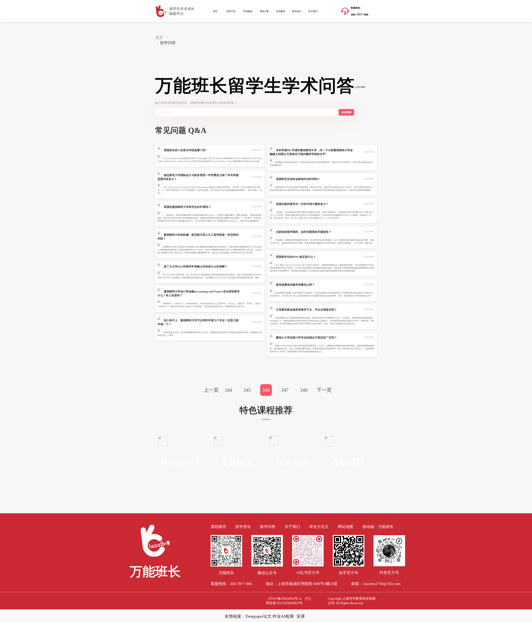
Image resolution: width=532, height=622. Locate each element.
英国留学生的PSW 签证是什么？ (295, 256)
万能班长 (385, 527)
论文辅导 (292, 462)
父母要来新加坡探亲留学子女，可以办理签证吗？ (306, 309)
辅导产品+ (232, 11)
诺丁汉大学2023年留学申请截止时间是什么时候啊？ (195, 266)
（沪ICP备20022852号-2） (285, 598)
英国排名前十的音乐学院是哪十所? (185, 150)
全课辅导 (237, 462)
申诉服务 (247, 11)
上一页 (211, 390)
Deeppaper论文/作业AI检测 (269, 616)
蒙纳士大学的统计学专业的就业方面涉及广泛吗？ (306, 337)
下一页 (324, 390)
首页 (215, 11)
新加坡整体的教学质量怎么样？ (295, 284)
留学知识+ (297, 11)
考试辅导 (347, 462)
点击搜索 (346, 112)
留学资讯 (243, 527)
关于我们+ (313, 11)
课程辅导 (218, 527)
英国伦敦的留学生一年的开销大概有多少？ (302, 203)
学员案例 (280, 11)
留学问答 (267, 527)
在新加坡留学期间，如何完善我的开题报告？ (303, 231)
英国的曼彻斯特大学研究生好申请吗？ (187, 206)
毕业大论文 (181, 462)
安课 (300, 616)
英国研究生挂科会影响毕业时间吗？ (297, 179)
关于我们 (292, 527)
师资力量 (264, 11)
